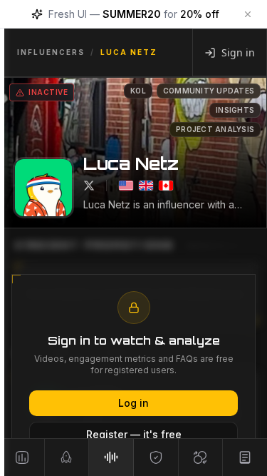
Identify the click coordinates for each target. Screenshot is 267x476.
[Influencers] (111, 457)
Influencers (51, 52)
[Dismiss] (248, 14)
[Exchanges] (201, 457)
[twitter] (89, 185)
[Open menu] (7, 238)
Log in (133, 403)
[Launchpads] (67, 457)
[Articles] (245, 457)
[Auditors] (156, 457)
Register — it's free (134, 434)
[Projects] (22, 457)
